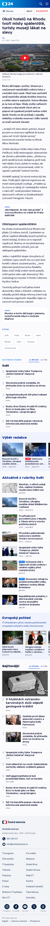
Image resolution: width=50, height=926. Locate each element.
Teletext (6, 869)
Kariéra (29, 880)
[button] (25, 58)
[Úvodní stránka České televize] (14, 822)
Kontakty (30, 897)
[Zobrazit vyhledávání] (41, 4)
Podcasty (6, 875)
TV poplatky (8, 864)
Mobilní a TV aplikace (12, 892)
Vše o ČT (6, 897)
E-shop (5, 886)
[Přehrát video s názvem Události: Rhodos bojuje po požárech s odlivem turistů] (25, 58)
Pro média (31, 853)
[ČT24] (7, 4)
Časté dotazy (32, 892)
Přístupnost (35, 921)
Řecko (27, 335)
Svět (6, 335)
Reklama (30, 858)
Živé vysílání (8, 858)
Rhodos (8, 341)
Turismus (31, 341)
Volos (19, 341)
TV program (8, 853)
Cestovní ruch (10, 348)
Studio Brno (31, 864)
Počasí (5, 880)
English (5, 921)
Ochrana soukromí (19, 921)
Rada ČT (30, 875)
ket (3, 38)
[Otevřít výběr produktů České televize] (47, 4)
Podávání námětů (34, 886)
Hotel (38, 335)
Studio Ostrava (33, 869)
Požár (16, 335)
